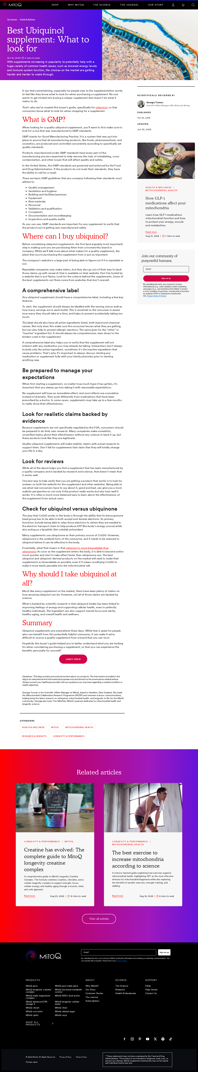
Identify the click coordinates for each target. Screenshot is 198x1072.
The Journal (12, 19)
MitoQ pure (32, 986)
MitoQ (55, 727)
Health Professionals (125, 993)
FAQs (148, 986)
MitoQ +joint (32, 1015)
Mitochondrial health (79, 727)
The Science (121, 986)
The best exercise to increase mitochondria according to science (138, 859)
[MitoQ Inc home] (43, 956)
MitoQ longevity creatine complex (38, 990)
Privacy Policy (65, 1057)
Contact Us (151, 993)
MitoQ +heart (32, 1007)
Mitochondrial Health (161, 190)
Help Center (151, 989)
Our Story (91, 989)
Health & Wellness (27, 19)
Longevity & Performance (68, 736)
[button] (55, 4)
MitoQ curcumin (34, 1011)
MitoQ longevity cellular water (67, 1002)
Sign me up (166, 278)
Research (120, 989)
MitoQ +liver (61, 1007)
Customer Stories (94, 993)
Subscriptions (92, 1001)
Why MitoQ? (92, 986)
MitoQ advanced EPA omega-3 (36, 1002)
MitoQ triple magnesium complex (38, 997)
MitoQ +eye (61, 1015)
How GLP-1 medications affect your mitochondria (166, 203)
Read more (151, 232)
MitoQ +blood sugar (65, 1011)
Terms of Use (81, 1057)
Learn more (73, 659)
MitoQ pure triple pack (66, 986)
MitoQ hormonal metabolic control (68, 990)
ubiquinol (101, 107)
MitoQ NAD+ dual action (67, 996)
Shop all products (33, 1023)
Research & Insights (34, 736)
